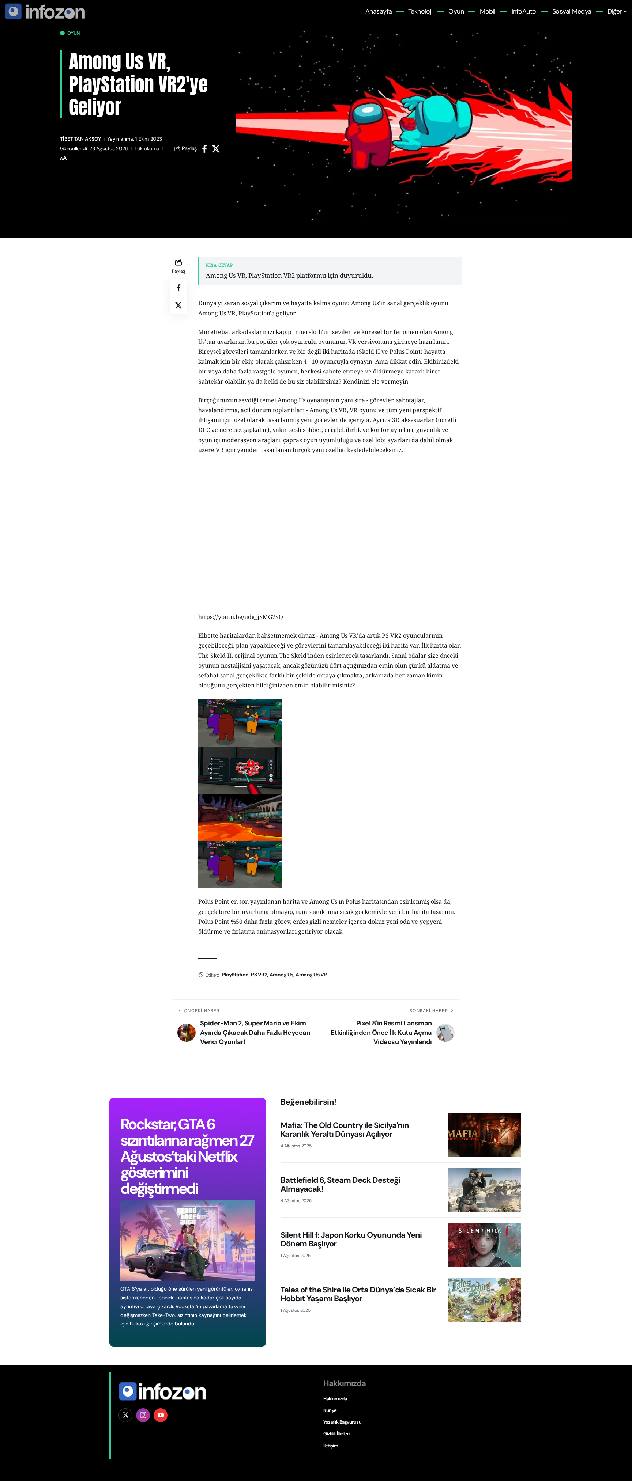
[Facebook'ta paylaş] (204, 149)
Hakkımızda (335, 1398)
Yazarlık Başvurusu (342, 1422)
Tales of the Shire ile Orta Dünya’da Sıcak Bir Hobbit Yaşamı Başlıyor (358, 1294)
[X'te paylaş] (216, 149)
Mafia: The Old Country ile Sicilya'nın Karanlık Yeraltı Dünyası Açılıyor (345, 1129)
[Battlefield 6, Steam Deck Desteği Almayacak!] (484, 1190)
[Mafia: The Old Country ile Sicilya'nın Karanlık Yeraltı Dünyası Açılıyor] (484, 1135)
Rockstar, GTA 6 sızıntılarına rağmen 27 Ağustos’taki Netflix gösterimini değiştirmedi (186, 1156)
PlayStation (235, 974)
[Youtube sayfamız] (161, 1415)
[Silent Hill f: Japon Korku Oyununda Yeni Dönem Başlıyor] (484, 1245)
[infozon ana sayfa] (44, 11)
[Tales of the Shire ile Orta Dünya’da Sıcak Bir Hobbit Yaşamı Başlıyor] (484, 1300)
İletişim (330, 1446)
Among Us (281, 974)
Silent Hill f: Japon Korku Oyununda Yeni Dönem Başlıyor (351, 1239)
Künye (330, 1410)
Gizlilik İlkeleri (336, 1434)
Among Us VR (311, 974)
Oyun (73, 33)
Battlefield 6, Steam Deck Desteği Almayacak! (340, 1184)
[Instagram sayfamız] (143, 1415)
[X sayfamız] (125, 1415)
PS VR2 (259, 974)
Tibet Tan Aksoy (80, 139)
